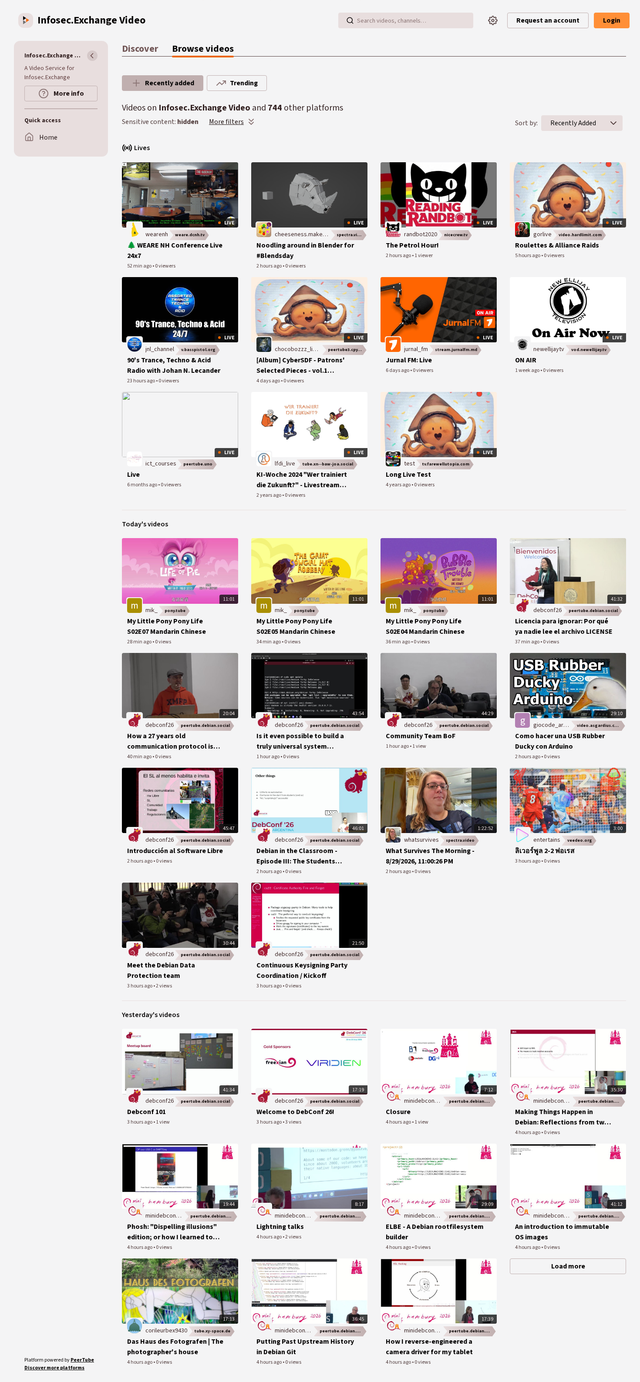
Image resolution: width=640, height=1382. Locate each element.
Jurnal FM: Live (409, 360)
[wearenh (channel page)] (134, 229)
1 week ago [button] (527, 370)
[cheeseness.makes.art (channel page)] (263, 229)
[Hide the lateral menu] (92, 55)
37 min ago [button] (527, 642)
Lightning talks (280, 1226)
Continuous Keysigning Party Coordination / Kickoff (301, 970)
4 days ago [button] (268, 381)
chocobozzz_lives (298, 349)
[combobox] (573, 123)
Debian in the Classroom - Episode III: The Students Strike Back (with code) (296, 856)
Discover (140, 49)
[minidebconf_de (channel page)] (393, 1096)
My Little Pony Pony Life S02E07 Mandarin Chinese (166, 626)
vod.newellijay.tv (588, 350)
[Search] (350, 20)
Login (611, 20)
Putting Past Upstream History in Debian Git (305, 1347)
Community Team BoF (420, 736)
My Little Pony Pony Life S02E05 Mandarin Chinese (295, 626)
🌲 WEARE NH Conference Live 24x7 (174, 251)
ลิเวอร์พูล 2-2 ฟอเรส (545, 851)
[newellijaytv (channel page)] (522, 344)
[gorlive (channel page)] (522, 229)
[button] (613, 123)
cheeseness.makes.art (304, 234)
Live (133, 474)
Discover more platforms (54, 1368)
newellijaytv (548, 349)
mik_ (151, 610)
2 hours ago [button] (269, 266)
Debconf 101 (146, 1112)
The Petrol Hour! (412, 245)
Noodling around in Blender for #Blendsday (305, 251)
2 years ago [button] (269, 495)
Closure (398, 1112)
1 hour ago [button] (268, 756)
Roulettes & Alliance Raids (557, 245)
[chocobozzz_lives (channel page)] (263, 344)
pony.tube (175, 611)
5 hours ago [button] (528, 255)
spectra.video (351, 235)
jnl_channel (159, 349)
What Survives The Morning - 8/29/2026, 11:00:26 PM (430, 856)
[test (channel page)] (393, 459)
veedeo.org (579, 840)
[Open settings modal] (493, 20)
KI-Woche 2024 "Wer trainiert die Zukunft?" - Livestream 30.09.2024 (301, 480)
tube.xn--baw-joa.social (327, 464)
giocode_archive (555, 725)
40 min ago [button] (139, 756)
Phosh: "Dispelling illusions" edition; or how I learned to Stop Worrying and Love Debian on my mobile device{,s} (176, 1232)
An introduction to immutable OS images (562, 1232)
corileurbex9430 (166, 1330)
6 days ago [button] (398, 370)
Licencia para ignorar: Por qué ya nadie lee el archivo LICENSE (564, 626)
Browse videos (203, 49)
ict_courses (160, 463)
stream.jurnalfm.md (456, 350)
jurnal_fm (416, 349)
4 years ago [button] (398, 485)
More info (68, 93)
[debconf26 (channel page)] (522, 605)
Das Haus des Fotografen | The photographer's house (175, 1347)
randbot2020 (420, 234)
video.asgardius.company (601, 726)
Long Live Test (408, 474)
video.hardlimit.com (580, 235)
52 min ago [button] (139, 266)
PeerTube (82, 1360)
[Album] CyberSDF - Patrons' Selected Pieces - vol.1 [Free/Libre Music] (300, 365)
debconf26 (547, 610)
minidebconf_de (425, 1101)
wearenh (156, 234)
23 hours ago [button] (141, 381)
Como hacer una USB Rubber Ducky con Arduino (560, 741)
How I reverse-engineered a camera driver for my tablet (429, 1347)
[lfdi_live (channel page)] (263, 459)
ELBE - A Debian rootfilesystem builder (435, 1232)
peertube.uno (197, 464)
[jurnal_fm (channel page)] (393, 344)
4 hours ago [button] (399, 1122)
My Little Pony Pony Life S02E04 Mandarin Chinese (425, 626)
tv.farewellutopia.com (445, 464)
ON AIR (525, 360)
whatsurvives (421, 840)
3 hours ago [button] (528, 861)
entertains (546, 840)
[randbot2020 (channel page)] (393, 229)
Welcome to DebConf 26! (295, 1112)
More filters (226, 122)
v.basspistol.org (198, 350)
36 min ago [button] (398, 642)
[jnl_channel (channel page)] (134, 344)
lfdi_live (285, 463)
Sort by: (526, 123)
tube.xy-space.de (212, 1331)
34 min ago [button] (269, 642)
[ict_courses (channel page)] (134, 459)
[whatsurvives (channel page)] (393, 834)
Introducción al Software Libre (175, 851)
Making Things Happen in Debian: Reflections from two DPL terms (562, 1117)
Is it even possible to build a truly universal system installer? (300, 741)
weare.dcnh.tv (190, 235)
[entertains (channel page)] (522, 834)
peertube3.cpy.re (345, 350)
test (409, 463)
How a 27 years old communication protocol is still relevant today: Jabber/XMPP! (170, 741)
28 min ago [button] (139, 642)
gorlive (542, 234)
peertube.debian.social (593, 611)
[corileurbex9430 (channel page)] (134, 1325)
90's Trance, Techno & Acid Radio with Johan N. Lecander (173, 365)
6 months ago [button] (142, 485)
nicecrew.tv (456, 235)
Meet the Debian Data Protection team (161, 970)
